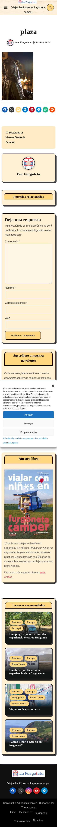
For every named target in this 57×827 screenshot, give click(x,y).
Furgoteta (25, 42)
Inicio (13, 812)
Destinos (16, 622)
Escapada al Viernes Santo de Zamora (15, 137)
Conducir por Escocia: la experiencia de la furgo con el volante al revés (27, 673)
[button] (51, 384)
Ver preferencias (28, 432)
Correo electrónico (16, 302)
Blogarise (44, 803)
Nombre (10, 287)
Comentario (12, 241)
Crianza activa (22, 821)
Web (7, 318)
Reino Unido (18, 664)
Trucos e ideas (19, 703)
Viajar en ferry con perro (24, 709)
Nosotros (37, 820)
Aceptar (29, 414)
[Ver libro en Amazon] (28, 504)
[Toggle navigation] (5, 8)
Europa (31, 622)
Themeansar (28, 807)
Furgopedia (18, 697)
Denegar (28, 423)
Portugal (16, 628)
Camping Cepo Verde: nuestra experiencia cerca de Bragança (28, 635)
